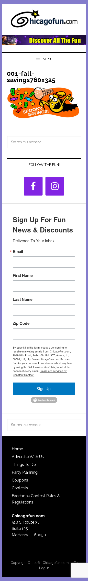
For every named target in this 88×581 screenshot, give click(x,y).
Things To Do (24, 464)
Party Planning (25, 472)
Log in (44, 568)
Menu (48, 59)
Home (17, 449)
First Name (23, 275)
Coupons (20, 480)
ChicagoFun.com (44, 20)
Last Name (23, 299)
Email (18, 251)
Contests (20, 488)
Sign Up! (44, 388)
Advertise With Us (28, 456)
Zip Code (21, 323)
